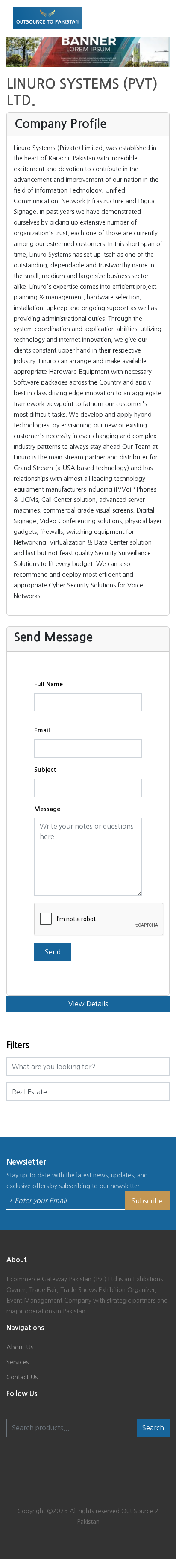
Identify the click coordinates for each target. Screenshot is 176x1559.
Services (17, 1362)
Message (47, 809)
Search (153, 1427)
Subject (45, 770)
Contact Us (22, 1377)
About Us (19, 1347)
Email (42, 730)
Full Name (48, 684)
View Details (88, 1003)
